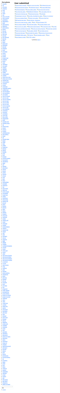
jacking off (5, 201)
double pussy (6, 123)
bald (3, 23)
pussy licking (5, 293)
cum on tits (5, 107)
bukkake (4, 59)
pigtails (4, 279)
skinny (4, 321)
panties (4, 271)
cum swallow (5, 109)
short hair (5, 317)
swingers (4, 348)
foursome (5, 160)
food (3, 153)
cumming (5, 110)
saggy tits (5, 306)
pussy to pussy (6, 297)
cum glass (5, 94)
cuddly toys (5, 90)
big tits (4, 39)
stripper (4, 344)
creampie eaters (6, 88)
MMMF (4, 243)
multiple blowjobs (7, 246)
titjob (3, 362)
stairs (3, 340)
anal (3, 10)
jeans (3, 204)
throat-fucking (6, 357)
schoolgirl (5, 309)
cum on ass (5, 98)
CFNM (4, 72)
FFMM (4, 145)
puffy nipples (5, 290)
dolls (3, 120)
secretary (4, 311)
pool (3, 284)
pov (3, 287)
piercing (4, 278)
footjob (4, 157)
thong (4, 354)
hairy (3, 180)
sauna (4, 308)
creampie (4, 87)
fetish (3, 141)
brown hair (5, 58)
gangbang (5, 161)
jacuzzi (4, 203)
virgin (4, 375)
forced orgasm (6, 158)
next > (39, 40)
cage (3, 63)
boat (3, 50)
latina (3, 211)
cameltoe (4, 64)
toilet (3, 364)
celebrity (4, 71)
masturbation (6, 227)
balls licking (5, 28)
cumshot (4, 112)
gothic (4, 172)
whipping (4, 383)
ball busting (5, 24)
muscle (4, 247)
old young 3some (7, 255)
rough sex (5, 303)
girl (3, 165)
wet (3, 378)
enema (4, 129)
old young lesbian (7, 258)
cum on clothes (6, 99)
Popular (4, 4)
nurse (4, 252)
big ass (4, 31)
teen (3, 352)
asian (3, 13)
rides (3, 301)
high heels (5, 188)
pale (3, 270)
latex (3, 209)
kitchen (4, 207)
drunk (4, 128)
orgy (3, 266)
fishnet (4, 149)
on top (4, 263)
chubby (4, 75)
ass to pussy (5, 18)
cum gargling (6, 93)
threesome (5, 356)
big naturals (5, 37)
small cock (5, 324)
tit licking (4, 360)
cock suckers (5, 82)
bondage (4, 51)
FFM (3, 144)
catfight (4, 69)
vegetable (5, 371)
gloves (4, 169)
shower (4, 319)
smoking (4, 327)
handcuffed (5, 182)
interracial (5, 200)
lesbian (4, 212)
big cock (4, 34)
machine (4, 217)
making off (5, 220)
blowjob (4, 48)
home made (5, 192)
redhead (4, 298)
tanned (4, 349)
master (4, 225)
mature (4, 228)
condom (4, 83)
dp (3, 125)
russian (4, 305)
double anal (5, 122)
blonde (4, 47)
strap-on (4, 343)
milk (3, 235)
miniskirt (4, 236)
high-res (4, 190)
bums (3, 61)
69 (3, 5)
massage (4, 223)
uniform (4, 368)
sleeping (4, 322)
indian (4, 196)
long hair (4, 215)
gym (3, 179)
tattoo (4, 351)
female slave (5, 139)
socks (3, 328)
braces (4, 55)
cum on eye (5, 101)
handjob (4, 184)
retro (3, 300)
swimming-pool (6, 346)
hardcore (4, 185)
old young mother (7, 260)
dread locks (5, 126)
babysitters (5, 21)
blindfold (4, 45)
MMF (3, 241)
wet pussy (5, 379)
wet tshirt (5, 381)
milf (3, 233)
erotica (4, 131)
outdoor (4, 268)
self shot (4, 313)
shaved (4, 316)
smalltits (4, 325)
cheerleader (5, 74)
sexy (3, 314)
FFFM (3, 142)
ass (3, 15)
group (4, 176)
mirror (4, 238)
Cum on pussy (6, 106)
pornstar (4, 286)
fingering (4, 147)
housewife (5, 193)
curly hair (4, 115)
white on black (6, 384)
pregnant (4, 289)
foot (3, 155)
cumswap (5, 114)
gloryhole (5, 168)
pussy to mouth (6, 295)
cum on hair (5, 104)
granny (4, 174)
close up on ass (6, 77)
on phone (5, 262)
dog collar (5, 117)
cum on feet (5, 102)
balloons (4, 26)
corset (4, 85)
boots (4, 53)
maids (4, 219)
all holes (4, 7)
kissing (4, 206)
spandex (4, 332)
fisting (4, 150)
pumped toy (5, 292)
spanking (4, 333)
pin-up (4, 281)
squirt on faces (6, 336)
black (3, 42)
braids (4, 56)
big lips (4, 36)
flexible (4, 152)
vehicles (4, 373)
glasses (4, 166)
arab (3, 12)
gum (3, 177)
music (4, 249)
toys (3, 365)
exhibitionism (6, 133)
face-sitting (5, 134)
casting (4, 67)
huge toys (5, 195)
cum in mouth (6, 96)
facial (3, 136)
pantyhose (5, 274)
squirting (4, 338)
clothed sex (5, 80)
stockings (4, 341)
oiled (3, 254)
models (4, 244)
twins (3, 367)
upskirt (4, 370)
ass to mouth (5, 16)
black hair (5, 44)
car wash (4, 66)
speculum (5, 335)
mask (3, 222)
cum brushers (6, 91)
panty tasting (5, 273)
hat (3, 187)
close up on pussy (7, 79)
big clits (4, 32)
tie (3, 359)
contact (4, 389)
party (3, 276)
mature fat (5, 230)
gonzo (4, 171)
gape (3, 163)
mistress (4, 239)
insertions (5, 198)
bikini (3, 40)
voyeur (4, 376)
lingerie (4, 214)
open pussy (5, 265)
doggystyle (5, 118)
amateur (4, 8)
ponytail (4, 282)
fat (3, 137)
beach (4, 29)
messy (4, 231)
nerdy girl (5, 250)
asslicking (5, 20)
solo (3, 330)
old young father (6, 257)
